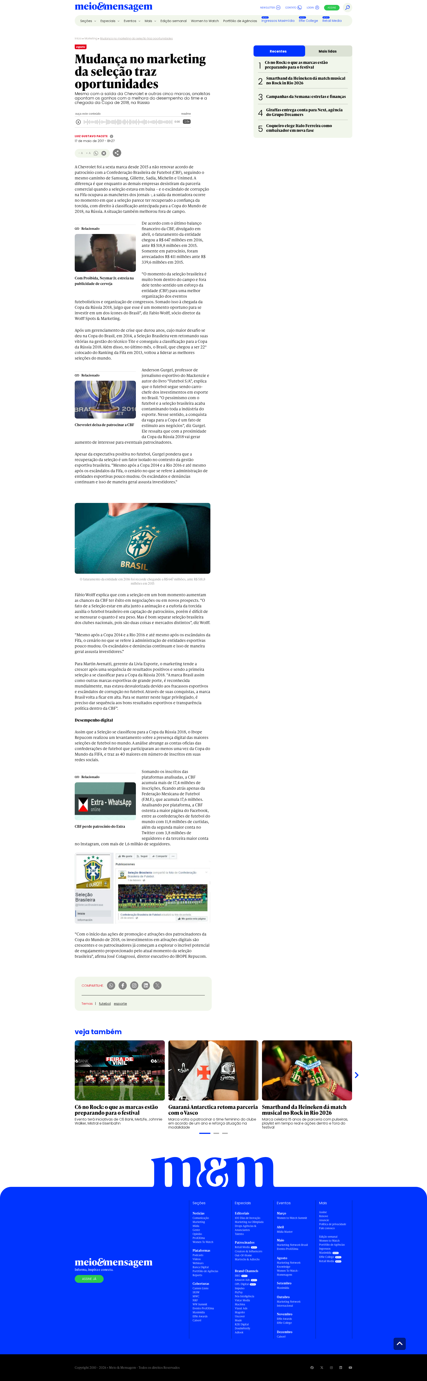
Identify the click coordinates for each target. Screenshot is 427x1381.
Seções (86, 21)
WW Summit (200, 1304)
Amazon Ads (242, 1280)
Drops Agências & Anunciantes (245, 1228)
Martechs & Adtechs (247, 1259)
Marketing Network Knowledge (288, 1265)
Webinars (198, 1263)
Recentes (278, 51)
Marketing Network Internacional (288, 1304)
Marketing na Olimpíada (249, 1222)
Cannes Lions (200, 1288)
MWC (196, 1296)
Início (78, 38)
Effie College (308, 20)
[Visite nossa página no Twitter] (321, 1367)
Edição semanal (174, 21)
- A (81, 153)
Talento (239, 1234)
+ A (88, 153)
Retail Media (332, 20)
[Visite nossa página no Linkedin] (340, 1367)
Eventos (130, 21)
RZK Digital (242, 1324)
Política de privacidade (332, 1224)
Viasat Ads (241, 1308)
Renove (323, 1216)
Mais (149, 21)
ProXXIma (199, 1238)
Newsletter (267, 7)
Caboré (197, 1320)
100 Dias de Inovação (247, 1218)
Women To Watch (203, 1242)
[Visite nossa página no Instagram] (331, 1367)
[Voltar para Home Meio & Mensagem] (114, 7)
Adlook (239, 1332)
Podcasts (198, 1255)
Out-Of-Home (243, 1255)
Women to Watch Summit (292, 1218)
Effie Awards (200, 1316)
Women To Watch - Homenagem (288, 1273)
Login (310, 7)
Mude (238, 1320)
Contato (290, 7)
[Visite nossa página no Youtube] (350, 1367)
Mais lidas (328, 51)
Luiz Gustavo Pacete (91, 136)
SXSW (196, 1292)
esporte (120, 1003)
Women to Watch (205, 21)
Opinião (197, 1234)
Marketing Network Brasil (292, 1245)
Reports (197, 1275)
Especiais (108, 21)
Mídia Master (285, 1232)
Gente (196, 1230)
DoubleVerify (242, 1328)
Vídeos (197, 1259)
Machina (240, 1304)
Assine (332, 7)
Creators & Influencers (248, 1251)
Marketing (91, 38)
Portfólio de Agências (240, 21)
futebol (105, 1003)
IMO (237, 1275)
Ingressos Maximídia (278, 20)
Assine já (89, 1279)
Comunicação (201, 1218)
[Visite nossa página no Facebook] (312, 1367)
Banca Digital (201, 1267)
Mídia (196, 1226)
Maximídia (199, 1312)
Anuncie (324, 1220)
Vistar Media (242, 1300)
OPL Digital (242, 1284)
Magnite (240, 1312)
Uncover (240, 1316)
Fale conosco (327, 1228)
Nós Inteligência (244, 1296)
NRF (195, 1300)
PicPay (239, 1292)
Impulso (239, 1288)
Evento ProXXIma (203, 1308)
